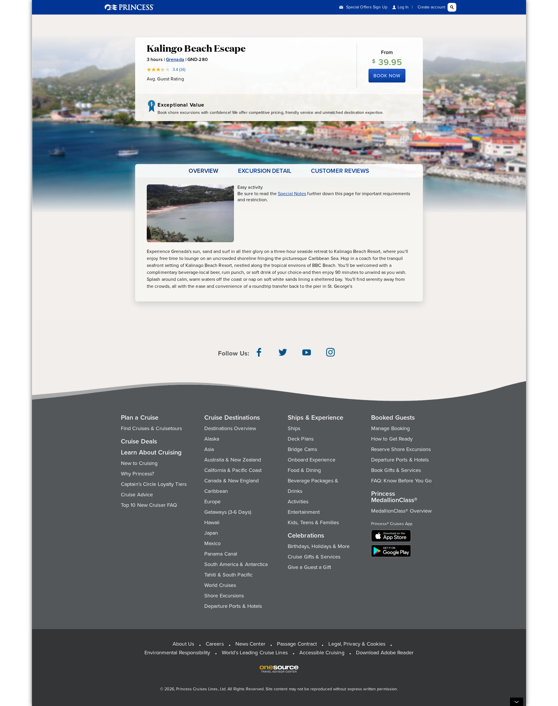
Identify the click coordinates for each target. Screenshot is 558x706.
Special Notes (292, 193)
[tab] (203, 170)
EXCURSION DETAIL (264, 170)
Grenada (175, 59)
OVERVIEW (203, 170)
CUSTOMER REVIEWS (340, 170)
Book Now (386, 75)
